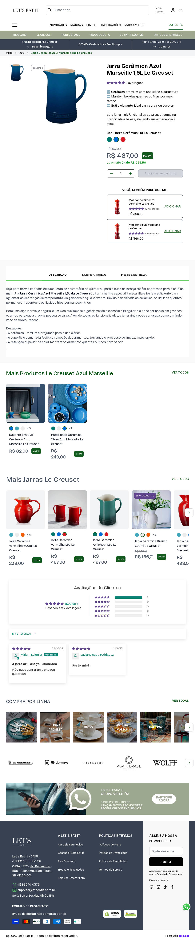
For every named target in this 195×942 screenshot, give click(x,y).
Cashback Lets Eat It (71, 853)
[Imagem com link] (97, 799)
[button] (39, 46)
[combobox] (97, 10)
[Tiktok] (165, 887)
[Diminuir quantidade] (111, 173)
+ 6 (29, 534)
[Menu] (14, 25)
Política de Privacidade (113, 853)
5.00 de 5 (71, 604)
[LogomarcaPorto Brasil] (129, 763)
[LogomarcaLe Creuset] (20, 763)
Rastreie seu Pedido (70, 844)
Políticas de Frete (110, 844)
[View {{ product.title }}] (117, 206)
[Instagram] (158, 887)
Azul (22, 53)
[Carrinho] (180, 10)
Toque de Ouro (100, 34)
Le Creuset (44, 34)
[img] (21, 649)
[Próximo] (189, 512)
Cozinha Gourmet (132, 34)
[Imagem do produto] (109, 139)
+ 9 (29, 428)
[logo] (26, 10)
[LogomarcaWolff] (165, 763)
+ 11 (71, 428)
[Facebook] (172, 887)
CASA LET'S (160, 10)
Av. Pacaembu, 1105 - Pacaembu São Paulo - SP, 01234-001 (32, 870)
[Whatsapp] (151, 887)
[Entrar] (173, 10)
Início (9, 53)
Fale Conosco (66, 861)
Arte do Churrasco (168, 34)
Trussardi (20, 34)
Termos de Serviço (110, 869)
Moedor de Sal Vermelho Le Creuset (144, 226)
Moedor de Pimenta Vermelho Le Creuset (142, 202)
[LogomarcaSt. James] (56, 763)
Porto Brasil (71, 34)
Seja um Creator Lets (71, 878)
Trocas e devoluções (71, 869)
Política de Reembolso (113, 861)
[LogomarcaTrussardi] (92, 763)
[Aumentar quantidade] (130, 173)
